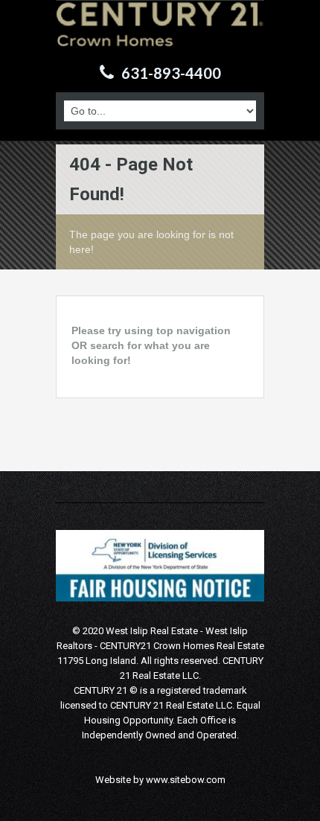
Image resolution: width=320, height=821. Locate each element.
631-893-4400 (171, 73)
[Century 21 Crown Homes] (160, 34)
